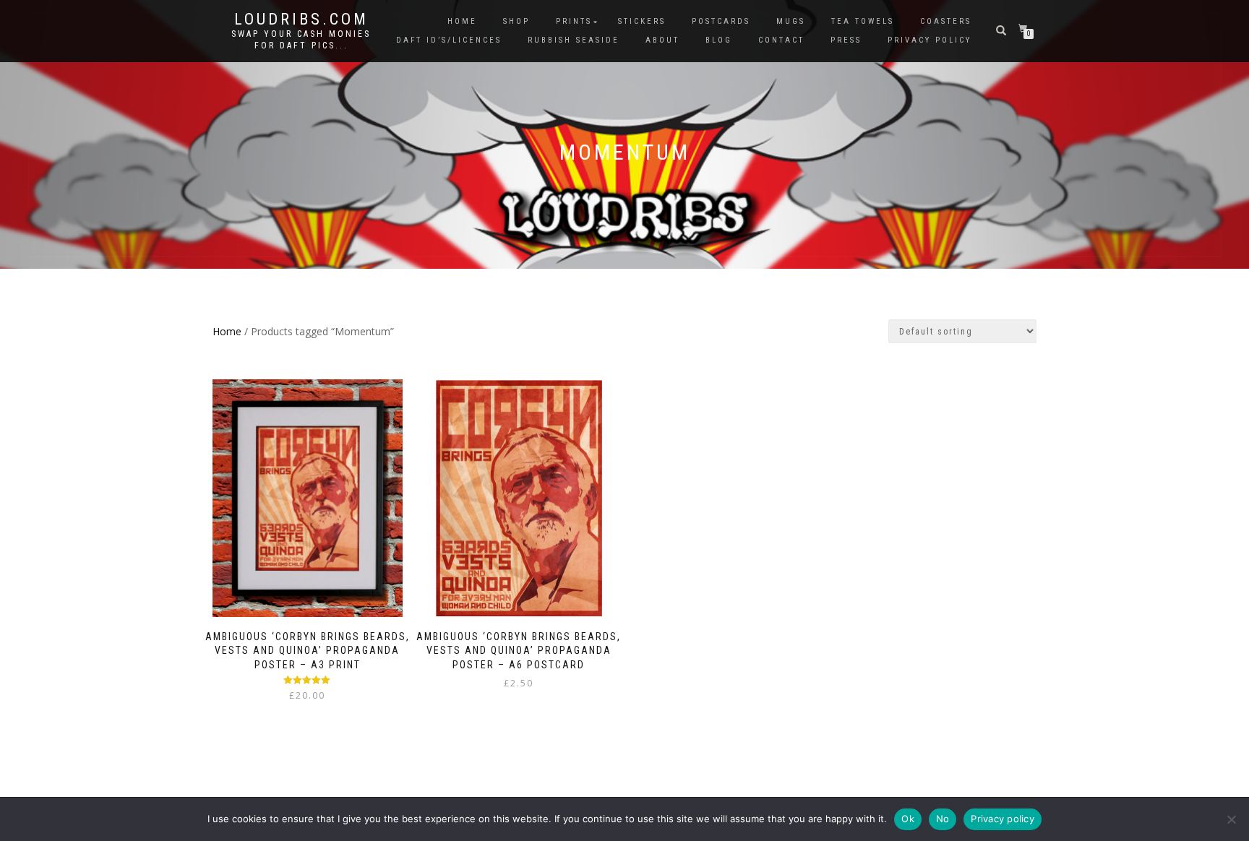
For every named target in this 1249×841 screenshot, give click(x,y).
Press (846, 40)
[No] (1231, 819)
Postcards (721, 21)
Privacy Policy (929, 40)
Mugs (790, 21)
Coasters (945, 21)
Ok (907, 818)
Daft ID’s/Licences (449, 40)
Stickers (642, 21)
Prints (574, 21)
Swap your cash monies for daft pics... (301, 40)
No (943, 818)
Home (462, 21)
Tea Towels (862, 21)
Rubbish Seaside (573, 40)
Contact (781, 40)
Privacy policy (1002, 818)
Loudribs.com (301, 19)
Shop (516, 21)
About (662, 40)
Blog (718, 40)
